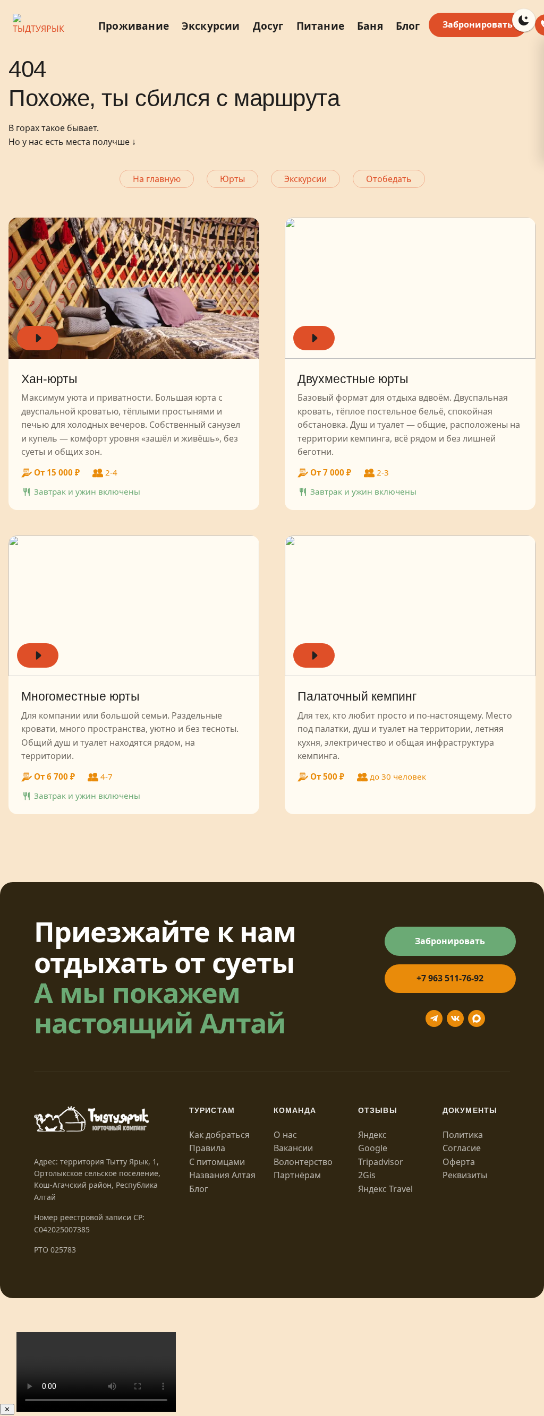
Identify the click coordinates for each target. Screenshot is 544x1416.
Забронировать (478, 24)
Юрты (232, 179)
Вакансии (293, 1148)
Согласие (462, 1148)
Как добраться (219, 1135)
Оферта (459, 1162)
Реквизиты (465, 1175)
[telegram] (434, 1018)
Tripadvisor (380, 1162)
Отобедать (389, 179)
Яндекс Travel (385, 1189)
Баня (370, 26)
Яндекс (372, 1135)
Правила (207, 1148)
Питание (320, 26)
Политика (463, 1135)
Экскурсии (211, 26)
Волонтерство (303, 1162)
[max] (476, 1018)
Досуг (268, 26)
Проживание (133, 26)
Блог (408, 26)
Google (372, 1148)
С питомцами (217, 1162)
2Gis (367, 1175)
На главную (157, 179)
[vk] (455, 1018)
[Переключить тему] (524, 20)
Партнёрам (297, 1175)
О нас (285, 1135)
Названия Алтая (222, 1175)
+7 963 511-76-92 (449, 978)
